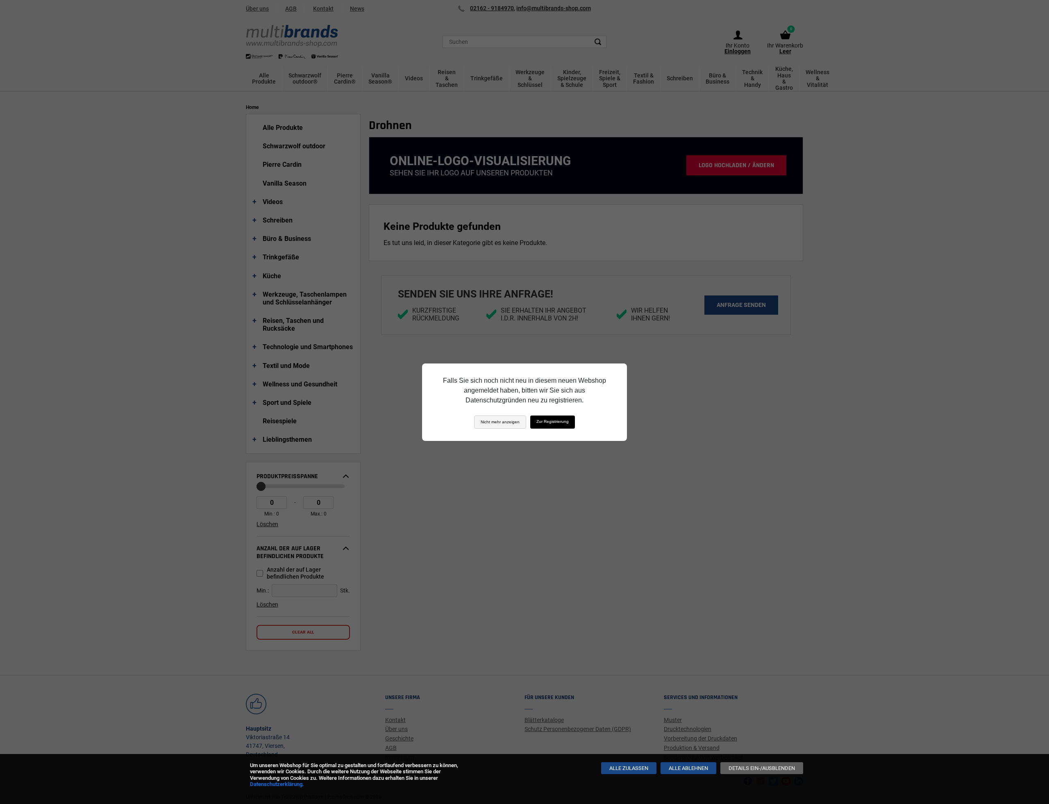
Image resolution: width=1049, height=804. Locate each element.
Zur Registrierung (552, 421)
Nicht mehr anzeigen (500, 422)
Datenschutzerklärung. (277, 784)
